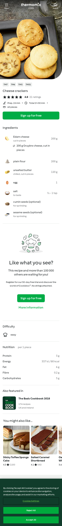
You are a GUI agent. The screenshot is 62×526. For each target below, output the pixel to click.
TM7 (6, 84)
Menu (6, 8)
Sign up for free (31, 115)
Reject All (31, 510)
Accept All (31, 520)
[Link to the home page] (31, 6)
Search (55, 8)
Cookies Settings (31, 501)
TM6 (13, 84)
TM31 (28, 84)
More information (31, 307)
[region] (31, 502)
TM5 (20, 84)
